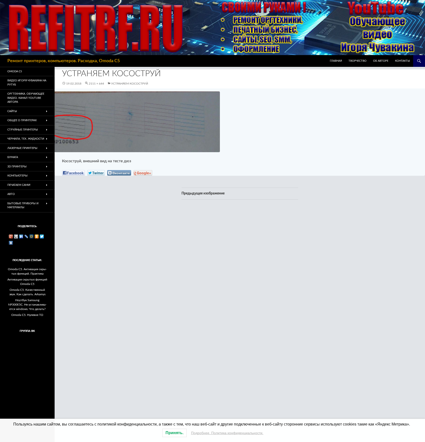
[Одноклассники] (36, 236)
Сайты (12, 111)
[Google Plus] (11, 236)
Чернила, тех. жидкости (25, 138)
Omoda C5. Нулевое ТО (27, 314)
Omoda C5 (14, 71)
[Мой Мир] (31, 236)
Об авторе (380, 60)
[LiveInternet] (16, 236)
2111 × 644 (96, 83)
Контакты (402, 60)
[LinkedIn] (21, 236)
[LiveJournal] (26, 236)
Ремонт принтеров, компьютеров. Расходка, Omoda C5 (63, 61)
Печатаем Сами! (18, 185)
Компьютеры (17, 175)
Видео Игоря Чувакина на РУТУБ (26, 82)
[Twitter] (42, 236)
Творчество (357, 60)
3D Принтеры (17, 166)
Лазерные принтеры (22, 148)
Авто (11, 194)
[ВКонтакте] (11, 243)
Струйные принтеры (22, 129)
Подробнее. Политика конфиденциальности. (227, 433)
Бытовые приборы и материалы (22, 205)
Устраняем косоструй (129, 83)
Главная (336, 60)
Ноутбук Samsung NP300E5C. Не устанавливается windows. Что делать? (27, 304)
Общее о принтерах (22, 120)
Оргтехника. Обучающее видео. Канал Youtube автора (25, 97)
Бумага (12, 157)
